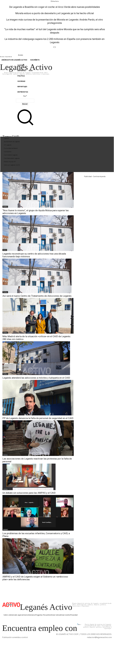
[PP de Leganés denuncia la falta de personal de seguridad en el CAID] (37, 397)
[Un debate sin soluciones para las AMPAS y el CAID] (29, 477)
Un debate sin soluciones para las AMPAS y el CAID (29, 493)
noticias (5, 455)
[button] (25, 125)
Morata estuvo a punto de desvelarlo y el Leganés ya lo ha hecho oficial (54, 13)
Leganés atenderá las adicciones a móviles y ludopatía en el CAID (36, 377)
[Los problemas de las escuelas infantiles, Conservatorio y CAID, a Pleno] (38, 513)
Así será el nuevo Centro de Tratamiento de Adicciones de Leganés (36, 296)
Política (5, 206)
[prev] (54, 47)
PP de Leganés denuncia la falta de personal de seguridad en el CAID (37, 418)
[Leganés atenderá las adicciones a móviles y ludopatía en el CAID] (36, 358)
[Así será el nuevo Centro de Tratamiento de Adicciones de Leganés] (36, 276)
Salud (4, 250)
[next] (55, 47)
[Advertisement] (95, 195)
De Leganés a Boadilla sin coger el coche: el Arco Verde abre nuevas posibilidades (54, 7)
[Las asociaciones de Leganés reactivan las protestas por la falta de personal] (38, 438)
